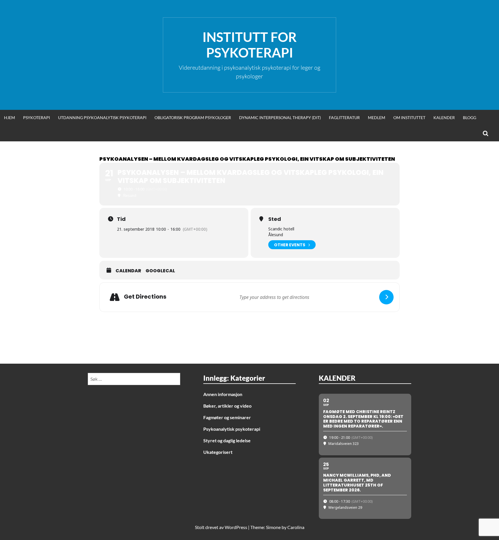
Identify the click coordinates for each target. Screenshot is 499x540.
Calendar (128, 271)
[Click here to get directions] (386, 297)
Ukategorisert (217, 452)
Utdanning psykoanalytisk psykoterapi (102, 117)
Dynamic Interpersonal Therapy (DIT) (280, 117)
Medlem (376, 117)
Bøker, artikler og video (227, 405)
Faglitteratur (344, 117)
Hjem (9, 117)
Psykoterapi (36, 117)
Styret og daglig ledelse (227, 440)
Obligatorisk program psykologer (192, 117)
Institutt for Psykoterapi (249, 44)
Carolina (295, 527)
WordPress (236, 527)
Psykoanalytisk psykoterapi (231, 429)
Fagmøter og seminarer (227, 417)
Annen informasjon (222, 394)
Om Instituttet (409, 117)
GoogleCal (160, 271)
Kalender (444, 117)
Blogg (469, 117)
